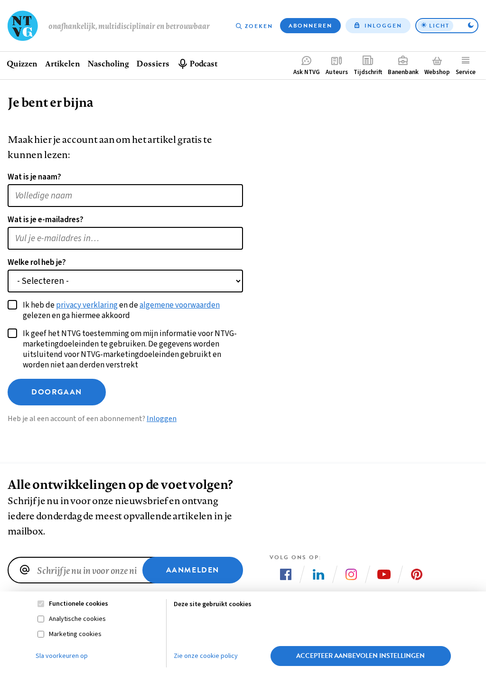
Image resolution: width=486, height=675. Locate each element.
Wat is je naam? (34, 177)
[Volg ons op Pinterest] (417, 574)
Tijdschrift (368, 72)
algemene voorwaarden (180, 305)
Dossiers (152, 63)
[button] (446, 25)
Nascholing (108, 63)
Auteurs (337, 72)
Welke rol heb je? (37, 262)
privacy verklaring (87, 305)
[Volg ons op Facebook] (286, 574)
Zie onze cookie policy (206, 656)
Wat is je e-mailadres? (46, 220)
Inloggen (383, 25)
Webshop (437, 72)
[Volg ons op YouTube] (384, 574)
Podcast (203, 63)
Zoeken (259, 26)
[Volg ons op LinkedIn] (318, 574)
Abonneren (310, 25)
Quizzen (22, 63)
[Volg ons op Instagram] (351, 574)
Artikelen (62, 63)
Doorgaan (56, 392)
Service (466, 72)
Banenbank (403, 72)
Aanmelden (192, 570)
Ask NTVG (306, 72)
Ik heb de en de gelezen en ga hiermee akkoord (121, 310)
